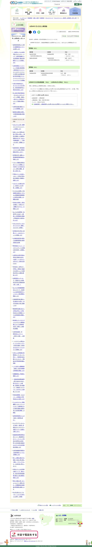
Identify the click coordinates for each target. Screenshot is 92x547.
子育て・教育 (40, 13)
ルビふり (75, 1)
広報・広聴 (36, 18)
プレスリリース (49, 18)
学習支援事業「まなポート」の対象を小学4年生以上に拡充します (19, 397)
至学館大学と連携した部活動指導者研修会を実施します (19, 157)
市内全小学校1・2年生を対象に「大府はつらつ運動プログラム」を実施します (19, 205)
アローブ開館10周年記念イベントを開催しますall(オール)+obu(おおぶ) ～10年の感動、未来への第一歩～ (19, 167)
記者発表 (42, 18)
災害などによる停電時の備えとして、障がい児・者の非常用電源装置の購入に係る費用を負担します (19, 473)
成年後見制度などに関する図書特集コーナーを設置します (19, 47)
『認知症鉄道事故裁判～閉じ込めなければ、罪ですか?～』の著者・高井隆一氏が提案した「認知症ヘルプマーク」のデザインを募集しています (19, 385)
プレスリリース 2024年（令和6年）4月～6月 (65, 18)
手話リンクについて (19, 539)
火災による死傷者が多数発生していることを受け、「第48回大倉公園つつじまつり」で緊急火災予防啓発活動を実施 (19, 358)
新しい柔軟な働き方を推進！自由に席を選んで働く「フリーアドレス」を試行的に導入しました (19, 462)
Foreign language (56, 1)
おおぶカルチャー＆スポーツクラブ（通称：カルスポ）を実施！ (19, 225)
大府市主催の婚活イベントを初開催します (19, 107)
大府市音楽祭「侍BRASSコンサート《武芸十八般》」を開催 (19, 335)
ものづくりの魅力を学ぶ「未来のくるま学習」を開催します (19, 185)
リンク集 (34, 510)
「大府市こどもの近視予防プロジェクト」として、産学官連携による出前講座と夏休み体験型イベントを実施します (19, 57)
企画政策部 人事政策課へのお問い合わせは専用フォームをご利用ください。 (54, 104)
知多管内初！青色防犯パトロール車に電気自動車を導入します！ (19, 150)
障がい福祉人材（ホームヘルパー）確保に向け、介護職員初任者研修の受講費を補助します (19, 485)
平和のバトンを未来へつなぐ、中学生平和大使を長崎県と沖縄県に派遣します (19, 177)
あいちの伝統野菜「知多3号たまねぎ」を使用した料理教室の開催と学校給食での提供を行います (19, 216)
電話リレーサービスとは (29, 541)
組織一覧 (41, 510)
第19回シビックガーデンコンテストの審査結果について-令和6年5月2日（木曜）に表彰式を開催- (19, 324)
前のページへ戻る (43, 505)
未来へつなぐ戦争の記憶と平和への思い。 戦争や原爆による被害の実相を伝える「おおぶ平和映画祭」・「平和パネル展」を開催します (19, 138)
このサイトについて (25, 510)
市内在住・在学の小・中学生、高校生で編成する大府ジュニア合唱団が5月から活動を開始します (19, 271)
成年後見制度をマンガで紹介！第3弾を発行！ (19, 418)
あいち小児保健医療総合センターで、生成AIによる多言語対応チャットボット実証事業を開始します (19, 292)
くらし (17, 13)
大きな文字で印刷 (72, 36)
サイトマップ (48, 1)
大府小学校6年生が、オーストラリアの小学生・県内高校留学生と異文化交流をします (19, 86)
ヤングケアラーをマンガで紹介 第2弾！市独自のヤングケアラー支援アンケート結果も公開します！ (19, 427)
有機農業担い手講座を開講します (19, 375)
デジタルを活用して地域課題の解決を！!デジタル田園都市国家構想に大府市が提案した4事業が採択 (19, 195)
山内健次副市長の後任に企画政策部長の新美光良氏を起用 (19, 240)
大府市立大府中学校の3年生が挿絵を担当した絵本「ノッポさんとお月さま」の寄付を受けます (19, 259)
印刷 (63, 36)
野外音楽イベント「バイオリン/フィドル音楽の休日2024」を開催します (19, 249)
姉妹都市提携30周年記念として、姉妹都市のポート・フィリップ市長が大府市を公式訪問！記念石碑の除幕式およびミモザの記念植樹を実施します (19, 441)
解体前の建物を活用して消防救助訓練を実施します (19, 114)
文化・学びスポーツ (51, 13)
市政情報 (75, 13)
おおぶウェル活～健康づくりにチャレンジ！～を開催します (19, 127)
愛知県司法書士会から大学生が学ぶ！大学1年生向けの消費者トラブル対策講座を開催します (19, 313)
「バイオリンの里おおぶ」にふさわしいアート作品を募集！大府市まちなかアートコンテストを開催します (19, 345)
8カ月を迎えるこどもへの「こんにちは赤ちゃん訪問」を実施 (19, 494)
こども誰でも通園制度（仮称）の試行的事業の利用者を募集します (19, 368)
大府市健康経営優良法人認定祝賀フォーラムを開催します (19, 452)
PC (68, 505)
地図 (33, 518)
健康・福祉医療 (28, 13)
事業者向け (63, 13)
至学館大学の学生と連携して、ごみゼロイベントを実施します (19, 233)
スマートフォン (77, 505)
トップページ (23, 18)
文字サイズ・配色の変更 (67, 1)
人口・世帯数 (62, 515)
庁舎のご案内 (15, 510)
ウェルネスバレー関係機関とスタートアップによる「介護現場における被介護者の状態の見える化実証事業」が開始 (19, 407)
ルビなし (80, 1)
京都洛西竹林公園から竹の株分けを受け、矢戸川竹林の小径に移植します (19, 302)
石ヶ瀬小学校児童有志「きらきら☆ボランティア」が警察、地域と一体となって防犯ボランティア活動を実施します (19, 98)
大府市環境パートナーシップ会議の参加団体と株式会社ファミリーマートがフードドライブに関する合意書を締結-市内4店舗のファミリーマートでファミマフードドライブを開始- (19, 73)
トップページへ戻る (56, 505)
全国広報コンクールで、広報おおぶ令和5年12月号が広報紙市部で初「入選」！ (19, 281)
